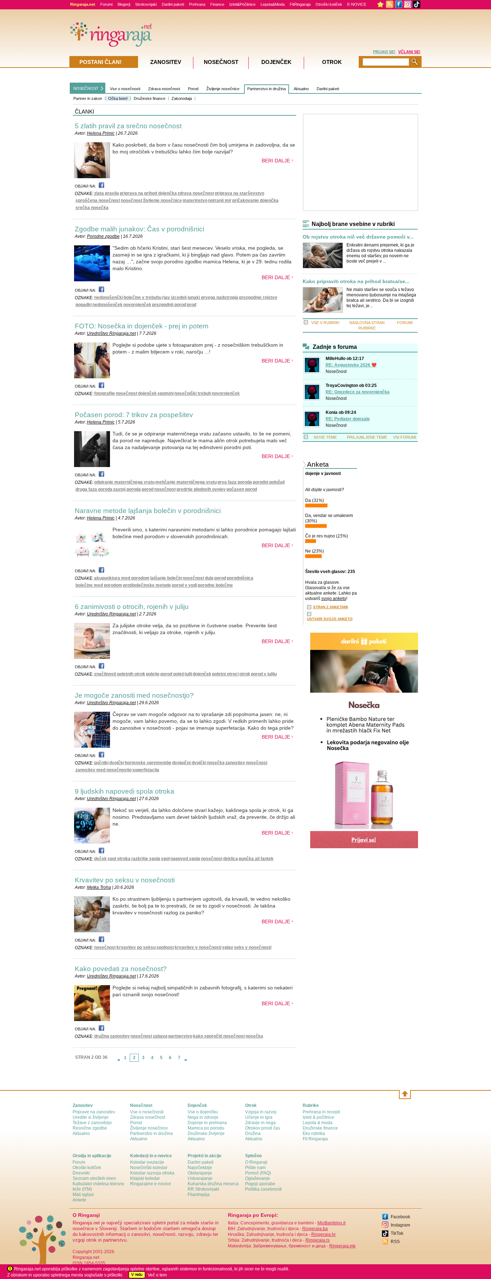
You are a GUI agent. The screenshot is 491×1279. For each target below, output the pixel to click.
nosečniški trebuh (192, 393)
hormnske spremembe (148, 762)
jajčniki (101, 762)
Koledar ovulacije (147, 1162)
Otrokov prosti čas (262, 1128)
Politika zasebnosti (263, 1189)
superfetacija (145, 769)
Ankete (79, 1199)
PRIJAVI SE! (384, 52)
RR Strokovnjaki (203, 1189)
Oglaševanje (257, 1178)
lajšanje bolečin (166, 578)
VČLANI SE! (409, 52)
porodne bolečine (215, 585)
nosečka (216, 762)
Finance (217, 4)
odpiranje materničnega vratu (124, 482)
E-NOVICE (356, 4)
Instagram (400, 1225)
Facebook (400, 1216)
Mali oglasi (83, 1194)
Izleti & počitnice (318, 1117)
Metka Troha (99, 887)
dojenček (147, 393)
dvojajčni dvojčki (189, 762)
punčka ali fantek (256, 858)
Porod (193, 89)
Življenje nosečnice (222, 89)
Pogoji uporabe (260, 1183)
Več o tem (157, 1275)
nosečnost (131, 200)
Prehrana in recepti (321, 1111)
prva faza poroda (234, 482)
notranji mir (219, 200)
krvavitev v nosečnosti (198, 947)
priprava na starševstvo (239, 193)
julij (188, 674)
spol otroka (118, 858)
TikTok (397, 1233)
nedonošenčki (108, 297)
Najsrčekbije (200, 1167)
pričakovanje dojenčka (255, 200)
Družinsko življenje (206, 1133)
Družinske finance (149, 98)
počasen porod (241, 489)
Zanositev (165, 62)
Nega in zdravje (203, 1117)
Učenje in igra (258, 1117)
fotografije (104, 393)
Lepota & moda (317, 1122)
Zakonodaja (181, 98)
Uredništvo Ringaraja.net (111, 333)
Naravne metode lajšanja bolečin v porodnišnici (148, 510)
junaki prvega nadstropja (213, 297)
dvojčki (116, 762)
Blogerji (124, 4)
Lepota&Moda (273, 4)
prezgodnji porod (169, 304)
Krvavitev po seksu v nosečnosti (125, 880)
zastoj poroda (127, 489)
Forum (79, 1162)
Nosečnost (336, 371)
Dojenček (276, 62)
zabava (160, 1036)
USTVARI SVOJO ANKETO (330, 619)
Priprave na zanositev (94, 1111)
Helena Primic (101, 133)
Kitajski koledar (145, 1178)
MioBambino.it (331, 1222)
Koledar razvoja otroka (152, 1173)
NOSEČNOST (85, 88)
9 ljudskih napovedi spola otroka (124, 791)
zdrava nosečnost (196, 193)
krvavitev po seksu (136, 947)
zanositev (235, 762)
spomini (165, 393)
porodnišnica (240, 578)
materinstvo (195, 200)
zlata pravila (106, 193)
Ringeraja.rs (318, 1240)
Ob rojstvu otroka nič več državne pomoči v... (358, 237)
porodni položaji (269, 482)
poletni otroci (225, 674)
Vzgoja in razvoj (260, 1111)
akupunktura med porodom (122, 578)
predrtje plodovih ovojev (201, 489)
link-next (186, 1059)
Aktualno (301, 89)
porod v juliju (264, 674)
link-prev (119, 1059)
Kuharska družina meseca (213, 1183)
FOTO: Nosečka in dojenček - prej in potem (141, 326)
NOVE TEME (325, 437)
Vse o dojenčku (203, 1111)
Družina (253, 1133)
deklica (230, 858)
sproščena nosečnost (97, 200)
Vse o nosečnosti (125, 89)
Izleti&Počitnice (242, 4)
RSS (395, 1241)
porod (147, 489)
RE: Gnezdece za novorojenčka (358, 391)
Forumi (106, 4)
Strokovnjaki (146, 4)
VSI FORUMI (404, 437)
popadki (83, 304)
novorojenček (137, 304)
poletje (153, 674)
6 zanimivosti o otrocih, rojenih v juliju (132, 606)
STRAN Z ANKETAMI (330, 607)
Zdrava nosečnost (164, 89)
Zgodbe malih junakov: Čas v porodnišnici (139, 229)
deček (100, 858)
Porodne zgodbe (103, 236)
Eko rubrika (314, 1133)
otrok (244, 674)
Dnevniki (81, 1173)
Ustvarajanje (200, 1178)
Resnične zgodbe (90, 1128)
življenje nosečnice (162, 200)
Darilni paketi (173, 4)
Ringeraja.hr (323, 1234)
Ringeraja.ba (315, 1228)
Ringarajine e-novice (150, 1183)
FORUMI (405, 322)
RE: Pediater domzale (348, 418)
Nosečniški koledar (149, 1167)
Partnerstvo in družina (266, 89)
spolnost (165, 947)
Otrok (332, 62)
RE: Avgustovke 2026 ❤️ (351, 365)
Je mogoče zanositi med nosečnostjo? (134, 695)
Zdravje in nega (260, 1122)
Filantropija (199, 1194)
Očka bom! (118, 98)
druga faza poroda (94, 489)
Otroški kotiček (329, 4)
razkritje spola (145, 858)
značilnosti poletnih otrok (119, 674)
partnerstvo (180, 1036)
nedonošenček (107, 304)
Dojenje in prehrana (207, 1122)
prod (191, 304)
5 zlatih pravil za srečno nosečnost (128, 126)
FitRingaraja (300, 4)
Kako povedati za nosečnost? (121, 969)
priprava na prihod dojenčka (148, 193)
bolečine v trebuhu (142, 297)
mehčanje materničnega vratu (186, 482)
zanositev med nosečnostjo (103, 769)
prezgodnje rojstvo (258, 297)
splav (227, 947)
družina (101, 1036)
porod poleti (172, 674)
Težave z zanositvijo (92, 1122)
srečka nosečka (92, 207)
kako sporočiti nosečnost (219, 1036)
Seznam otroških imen (94, 1178)
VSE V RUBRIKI (325, 322)
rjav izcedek (174, 297)
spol (165, 858)
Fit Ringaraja (315, 1138)
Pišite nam (255, 1167)
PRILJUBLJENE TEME (367, 437)
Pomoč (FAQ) (258, 1173)
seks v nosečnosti (252, 947)
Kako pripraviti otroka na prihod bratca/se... (356, 281)
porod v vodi (184, 585)
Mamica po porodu (206, 1128)
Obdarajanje (200, 1173)
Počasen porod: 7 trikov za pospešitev (134, 415)
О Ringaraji (256, 1162)
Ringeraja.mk (342, 1245)
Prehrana (197, 4)
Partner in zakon (87, 98)
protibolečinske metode (147, 585)
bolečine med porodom (98, 585)
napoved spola (185, 858)
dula (209, 578)
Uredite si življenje (91, 1117)
